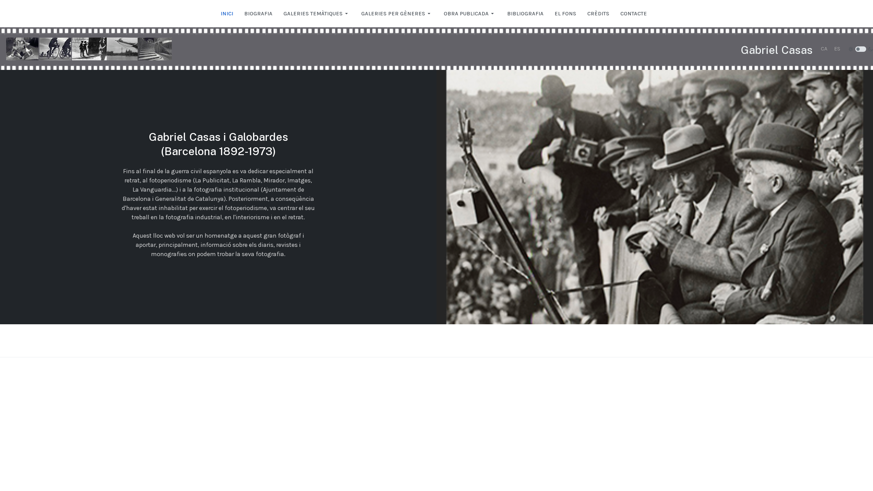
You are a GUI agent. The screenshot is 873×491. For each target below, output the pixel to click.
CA (824, 48)
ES (837, 48)
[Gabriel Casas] (89, 48)
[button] (317, 13)
